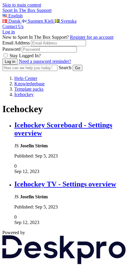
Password (11, 49)
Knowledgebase (29, 83)
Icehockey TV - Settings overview (65, 184)
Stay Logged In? (25, 55)
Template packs (28, 89)
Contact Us (13, 26)
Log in (8, 31)
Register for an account (91, 37)
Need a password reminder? (45, 61)
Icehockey (24, 94)
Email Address (16, 42)
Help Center (25, 78)
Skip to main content (21, 4)
